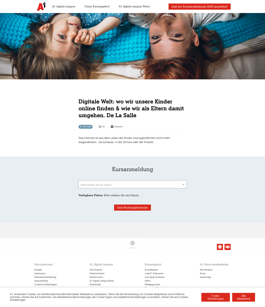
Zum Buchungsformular (132, 207)
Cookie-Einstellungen (216, 297)
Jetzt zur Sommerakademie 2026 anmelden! (200, 6)
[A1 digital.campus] (40, 6)
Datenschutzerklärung (101, 123)
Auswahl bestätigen (149, 188)
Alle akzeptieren (243, 297)
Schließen (83, 188)
